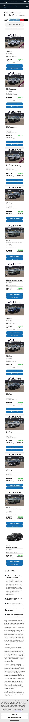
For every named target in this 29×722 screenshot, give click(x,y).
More (14, 62)
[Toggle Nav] (27, 6)
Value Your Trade (14, 68)
